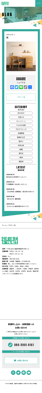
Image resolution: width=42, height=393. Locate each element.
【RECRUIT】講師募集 (13, 197)
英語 (21, 157)
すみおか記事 (21, 125)
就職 (21, 149)
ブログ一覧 (21, 97)
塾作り (21, 141)
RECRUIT (21, 113)
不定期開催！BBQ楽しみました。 (17, 183)
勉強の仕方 (21, 137)
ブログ (10, 225)
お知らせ (21, 117)
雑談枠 (21, 161)
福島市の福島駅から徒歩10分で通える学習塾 (25, 383)
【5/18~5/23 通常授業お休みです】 (17, 205)
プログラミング (21, 129)
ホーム (4, 225)
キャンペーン (21, 121)
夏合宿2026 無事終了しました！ (16, 175)
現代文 (21, 153)
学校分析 (21, 145)
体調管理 (21, 133)
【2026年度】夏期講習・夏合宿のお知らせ (20, 190)
